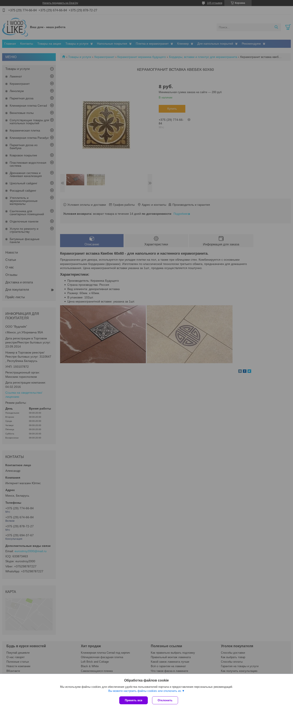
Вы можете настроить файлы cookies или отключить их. (145, 690)
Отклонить (165, 700)
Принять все (133, 700)
